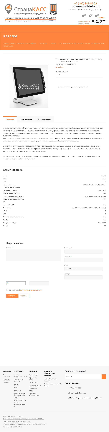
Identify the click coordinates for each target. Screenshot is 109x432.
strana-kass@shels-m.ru (86, 6)
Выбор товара (33, 375)
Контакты (6, 383)
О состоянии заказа (33, 390)
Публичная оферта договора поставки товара (20, 395)
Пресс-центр (17, 391)
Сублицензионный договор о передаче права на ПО (20, 403)
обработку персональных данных (30, 290)
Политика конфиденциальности (21, 376)
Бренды (16, 385)
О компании (6, 376)
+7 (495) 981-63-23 (85, 3)
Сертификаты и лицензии (18, 381)
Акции (15, 388)
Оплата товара (33, 383)
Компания (7, 371)
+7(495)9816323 (74, 388)
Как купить (33, 371)
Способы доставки (35, 386)
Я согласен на (25, 290)
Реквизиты (6, 380)
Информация (18, 371)
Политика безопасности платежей (49, 373)
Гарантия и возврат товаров (34, 394)
